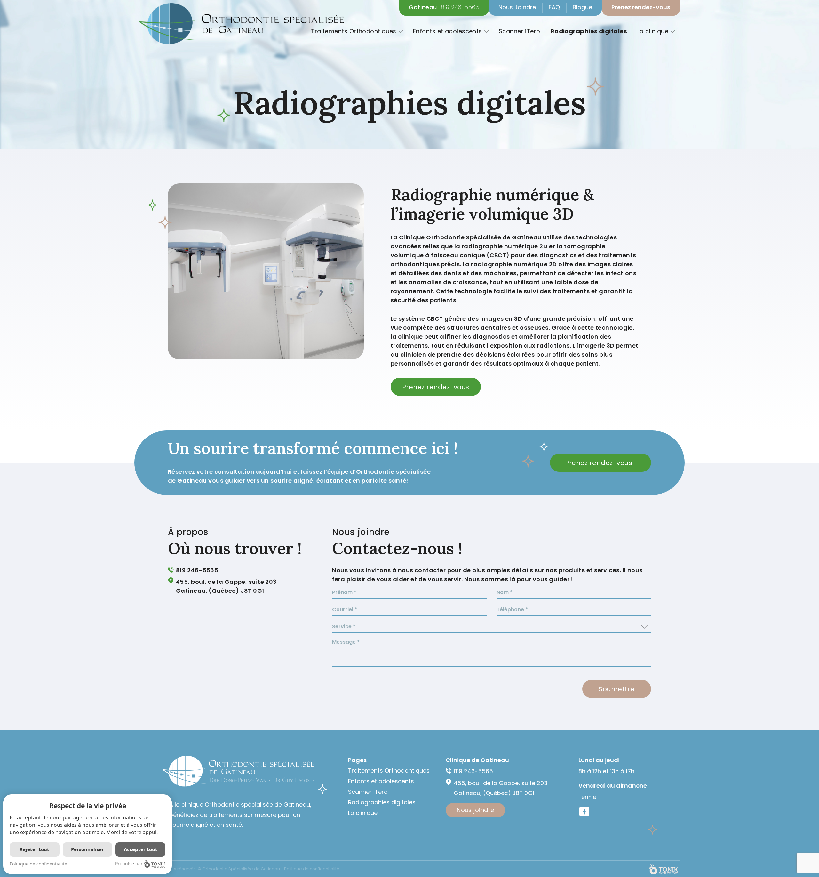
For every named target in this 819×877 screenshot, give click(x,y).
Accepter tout (140, 849)
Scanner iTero (519, 31)
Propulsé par (129, 863)
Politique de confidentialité (38, 864)
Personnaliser (87, 849)
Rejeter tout (34, 849)
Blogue (582, 7)
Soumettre (617, 689)
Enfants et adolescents (447, 31)
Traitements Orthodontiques (353, 31)
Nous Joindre (517, 7)
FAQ (554, 7)
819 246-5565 (460, 7)
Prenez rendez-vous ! (600, 462)
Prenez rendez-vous (640, 7)
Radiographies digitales (589, 31)
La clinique (652, 31)
